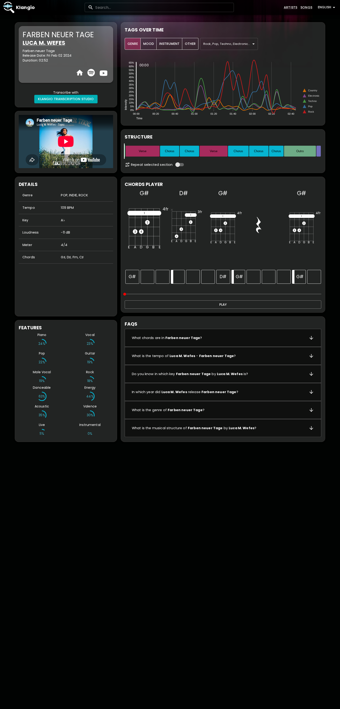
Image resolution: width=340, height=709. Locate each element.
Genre (132, 43)
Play (223, 304)
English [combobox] (324, 7)
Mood (148, 43)
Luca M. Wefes (44, 43)
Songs (306, 7)
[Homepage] (80, 73)
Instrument (169, 43)
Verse (142, 151)
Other (190, 43)
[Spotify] (91, 72)
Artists (290, 7)
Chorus (169, 151)
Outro (300, 151)
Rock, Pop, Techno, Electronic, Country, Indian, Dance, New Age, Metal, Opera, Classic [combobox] (230, 44)
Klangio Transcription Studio (66, 99)
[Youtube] (103, 72)
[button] (223, 337)
